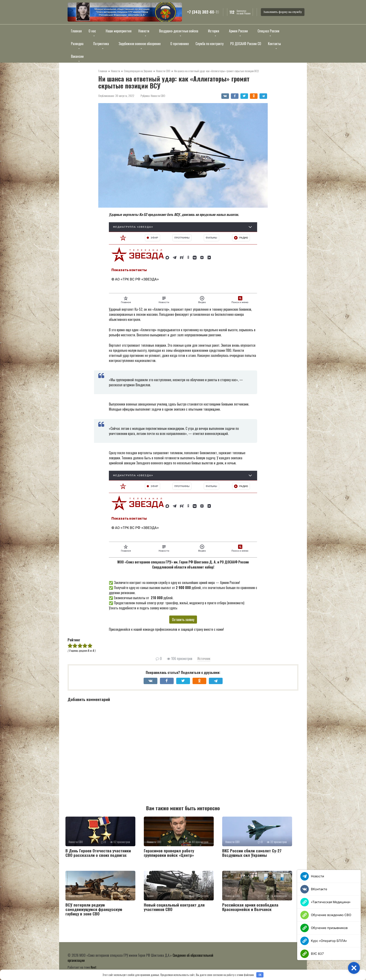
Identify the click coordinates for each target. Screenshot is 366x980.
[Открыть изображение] (125, 12)
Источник (203, 658)
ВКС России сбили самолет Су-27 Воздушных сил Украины (251, 852)
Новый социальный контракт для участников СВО (174, 907)
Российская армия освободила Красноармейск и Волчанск (250, 907)
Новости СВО (158, 96)
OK (260, 975)
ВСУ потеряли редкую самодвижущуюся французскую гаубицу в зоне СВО (93, 909)
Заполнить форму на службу (282, 12)
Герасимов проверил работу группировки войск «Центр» (169, 852)
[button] (354, 968)
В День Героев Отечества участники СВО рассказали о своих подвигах (98, 852)
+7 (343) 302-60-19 (203, 12)
